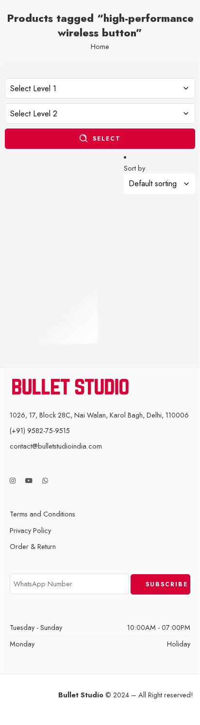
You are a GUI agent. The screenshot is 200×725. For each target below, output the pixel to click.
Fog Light (19, 308)
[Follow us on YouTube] (29, 480)
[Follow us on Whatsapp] (45, 480)
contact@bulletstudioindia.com (56, 446)
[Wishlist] (88, 214)
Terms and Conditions (42, 514)
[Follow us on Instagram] (13, 480)
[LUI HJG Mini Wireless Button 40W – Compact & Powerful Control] (51, 250)
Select (107, 138)
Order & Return (33, 546)
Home (100, 46)
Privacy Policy (30, 530)
